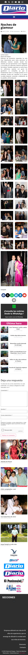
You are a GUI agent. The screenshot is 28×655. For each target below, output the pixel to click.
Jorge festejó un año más (9, 544)
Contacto (23, 647)
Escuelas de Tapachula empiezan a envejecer (18, 368)
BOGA (24, 31)
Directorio (22, 644)
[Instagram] (12, 2)
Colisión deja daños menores (18, 335)
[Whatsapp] (22, 2)
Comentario (4, 390)
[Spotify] (19, 2)
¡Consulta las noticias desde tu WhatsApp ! (14, 312)
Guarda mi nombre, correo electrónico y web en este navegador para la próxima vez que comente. (13, 423)
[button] (14, 17)
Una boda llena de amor (8, 517)
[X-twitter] (9, 2)
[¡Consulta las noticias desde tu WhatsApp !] (14, 306)
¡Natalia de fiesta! (6, 462)
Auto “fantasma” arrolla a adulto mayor (18, 328)
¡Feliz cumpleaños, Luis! (8, 489)
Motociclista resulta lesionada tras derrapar (18, 344)
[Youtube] (15, 2)
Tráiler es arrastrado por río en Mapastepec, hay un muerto (18, 352)
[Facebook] (5, 2)
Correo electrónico (6, 415)
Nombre (3, 409)
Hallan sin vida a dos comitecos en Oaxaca (18, 360)
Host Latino (22, 653)
